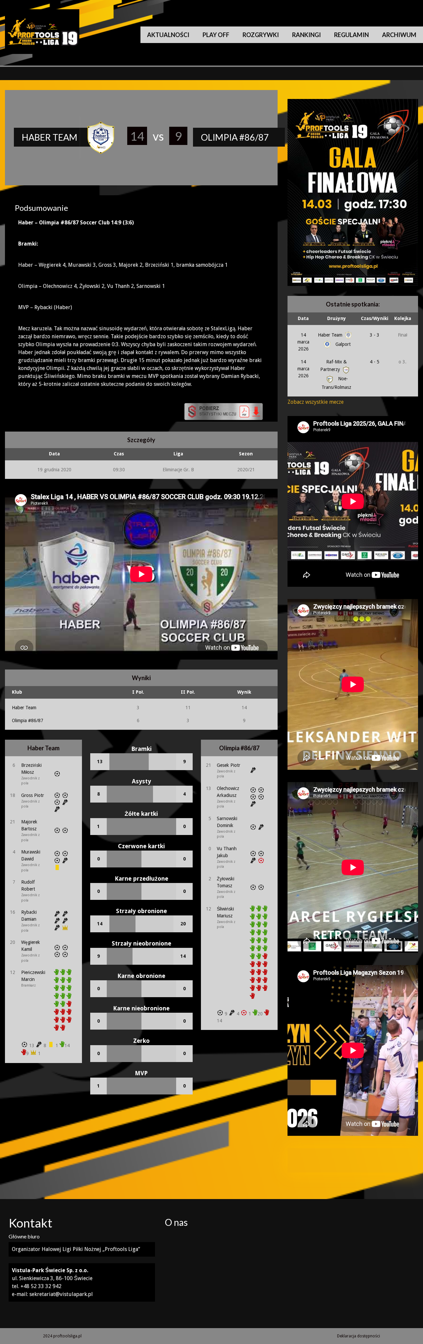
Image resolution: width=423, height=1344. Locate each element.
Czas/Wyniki (374, 318)
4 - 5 (374, 361)
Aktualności (168, 34)
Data (303, 318)
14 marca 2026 (303, 341)
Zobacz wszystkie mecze (316, 402)
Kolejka (402, 318)
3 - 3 (374, 335)
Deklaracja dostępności (358, 1336)
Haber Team (24, 707)
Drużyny (336, 318)
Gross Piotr (32, 795)
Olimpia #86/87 (27, 720)
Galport (342, 344)
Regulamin (351, 34)
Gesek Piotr (228, 765)
